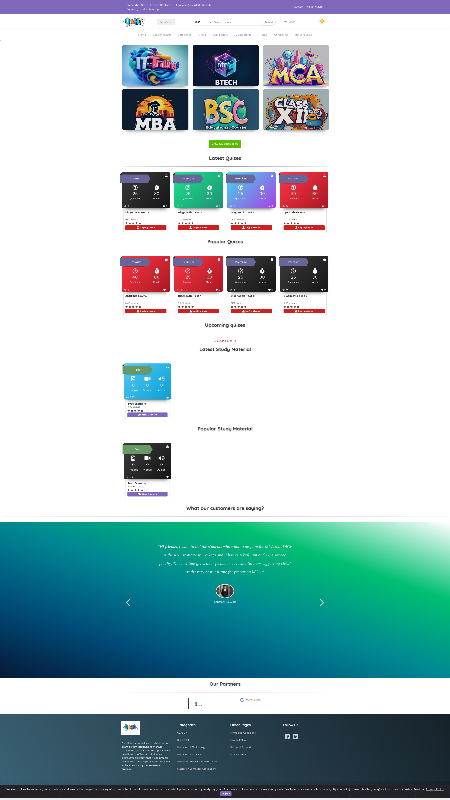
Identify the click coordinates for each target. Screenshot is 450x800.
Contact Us (281, 34)
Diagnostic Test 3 (137, 212)
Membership (243, 34)
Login (292, 21)
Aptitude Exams (294, 212)
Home (142, 34)
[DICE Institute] (199, 703)
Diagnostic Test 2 (190, 212)
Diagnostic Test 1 (242, 212)
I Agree (226, 793)
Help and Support (240, 747)
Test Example (136, 403)
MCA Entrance (238, 754)
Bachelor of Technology (191, 747)
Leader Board (162, 34)
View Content (149, 415)
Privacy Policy (238, 739)
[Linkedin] (295, 736)
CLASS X (182, 732)
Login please (147, 227)
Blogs (202, 34)
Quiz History (220, 34)
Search (269, 22)
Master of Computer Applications (197, 768)
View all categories (225, 143)
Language (305, 34)
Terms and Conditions (243, 732)
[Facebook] (287, 736)
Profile (263, 34)
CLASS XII (183, 739)
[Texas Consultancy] (251, 700)
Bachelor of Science (189, 754)
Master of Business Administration (197, 761)
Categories (166, 22)
